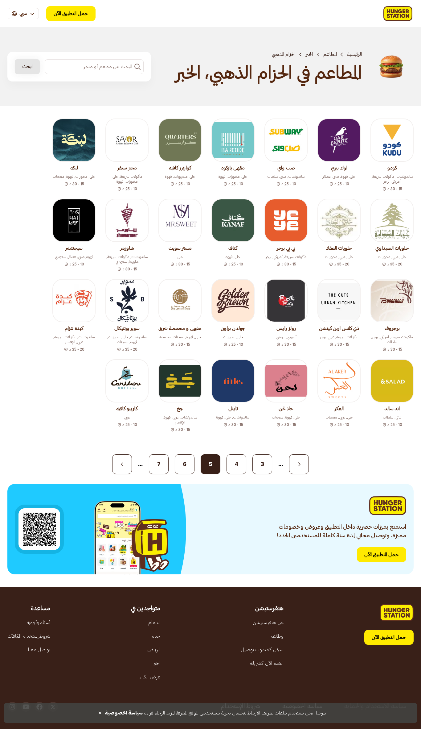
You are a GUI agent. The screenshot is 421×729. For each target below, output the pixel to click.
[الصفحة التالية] (122, 464)
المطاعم (330, 54)
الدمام (154, 622)
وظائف (277, 636)
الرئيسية (354, 54)
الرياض (153, 649)
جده (156, 636)
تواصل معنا (39, 649)
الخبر (309, 54)
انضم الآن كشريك (267, 663)
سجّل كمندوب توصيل (262, 649)
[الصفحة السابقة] (299, 464)
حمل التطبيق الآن (71, 13)
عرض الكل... (148, 676)
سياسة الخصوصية (124, 712)
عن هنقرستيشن (268, 622)
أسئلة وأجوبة (38, 622)
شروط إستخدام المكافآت (28, 636)
